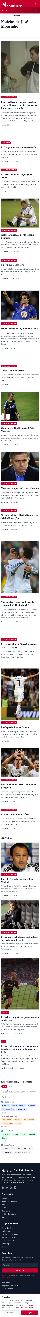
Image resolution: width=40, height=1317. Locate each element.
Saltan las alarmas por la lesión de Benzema (18, 236)
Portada (5, 1198)
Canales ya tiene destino (13, 370)
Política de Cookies (9, 1237)
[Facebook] (3, 1187)
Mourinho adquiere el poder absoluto (20, 488)
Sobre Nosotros (7, 1228)
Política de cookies (27, 1307)
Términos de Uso (8, 1240)
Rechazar (10, 1313)
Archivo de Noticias (9, 1214)
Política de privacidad (8, 1278)
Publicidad (6, 1282)
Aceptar (29, 1313)
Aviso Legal (6, 1244)
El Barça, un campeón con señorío (18, 147)
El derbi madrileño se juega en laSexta (16, 175)
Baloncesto (6, 1211)
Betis (3, 1205)
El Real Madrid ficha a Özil (15, 814)
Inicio (3, 15)
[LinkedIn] (15, 1187)
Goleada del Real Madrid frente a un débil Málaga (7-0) (19, 516)
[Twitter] (7, 1187)
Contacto (5, 1247)
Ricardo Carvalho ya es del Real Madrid (17, 880)
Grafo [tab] (11, 1086)
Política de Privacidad (10, 1234)
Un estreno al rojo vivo (12, 265)
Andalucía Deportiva (9, 1201)
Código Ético (6, 1231)
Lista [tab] (4, 1086)
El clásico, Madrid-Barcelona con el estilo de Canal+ (19, 645)
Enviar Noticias (7, 1289)
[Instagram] (11, 1187)
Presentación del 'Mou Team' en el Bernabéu (18, 786)
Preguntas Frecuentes (10, 1286)
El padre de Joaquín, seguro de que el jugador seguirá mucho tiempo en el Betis (20, 1049)
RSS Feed (5, 1217)
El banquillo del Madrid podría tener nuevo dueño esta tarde (19, 938)
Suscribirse (20, 1270)
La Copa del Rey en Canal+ (15, 727)
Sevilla (4, 1208)
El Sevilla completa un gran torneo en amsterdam (20, 1018)
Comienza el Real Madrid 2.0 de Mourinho (17, 429)
